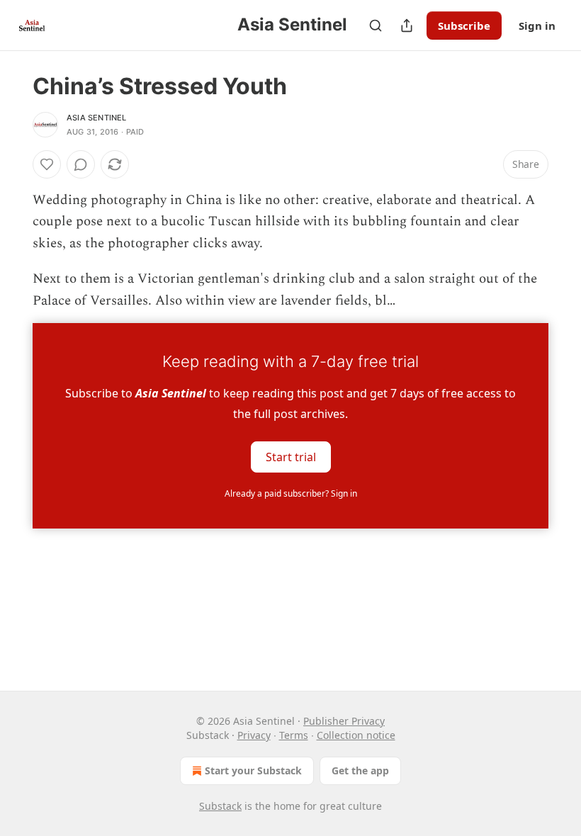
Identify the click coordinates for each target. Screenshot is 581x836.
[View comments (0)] (81, 164)
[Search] (375, 25)
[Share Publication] (407, 25)
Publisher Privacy (344, 721)
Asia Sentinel (97, 118)
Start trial (291, 457)
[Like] (47, 164)
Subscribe (464, 25)
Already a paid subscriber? (291, 493)
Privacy (254, 735)
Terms (293, 735)
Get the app (360, 770)
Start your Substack (253, 770)
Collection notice (356, 735)
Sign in (537, 25)
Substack (220, 806)
